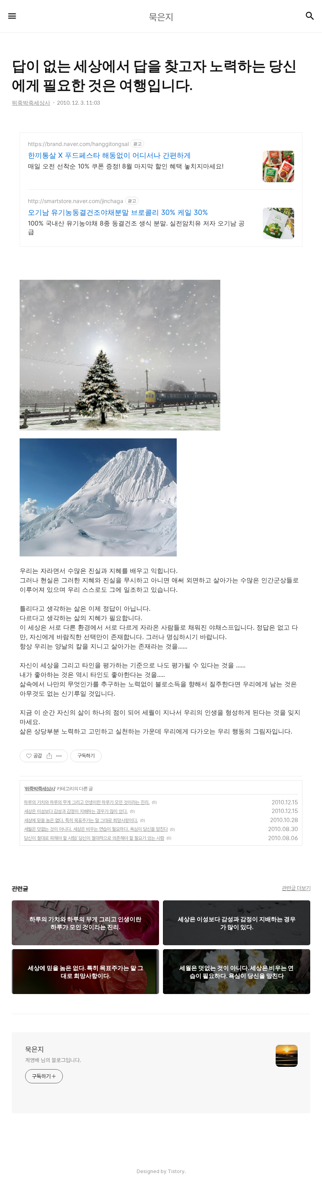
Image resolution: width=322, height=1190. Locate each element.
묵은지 (34, 1049)
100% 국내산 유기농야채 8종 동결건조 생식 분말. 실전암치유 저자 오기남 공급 (136, 227)
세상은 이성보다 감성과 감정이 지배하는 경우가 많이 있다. (76, 811)
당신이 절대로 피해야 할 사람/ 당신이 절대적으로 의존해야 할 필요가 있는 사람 (94, 838)
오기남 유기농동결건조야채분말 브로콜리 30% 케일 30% (118, 212)
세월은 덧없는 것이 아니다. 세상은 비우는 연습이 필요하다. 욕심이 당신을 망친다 (96, 829)
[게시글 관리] (59, 756)
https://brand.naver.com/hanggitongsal (78, 143)
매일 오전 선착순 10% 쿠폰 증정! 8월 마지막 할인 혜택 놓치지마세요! (125, 166)
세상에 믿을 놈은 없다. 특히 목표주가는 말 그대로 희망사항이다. (81, 820)
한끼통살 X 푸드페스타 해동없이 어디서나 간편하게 (109, 155)
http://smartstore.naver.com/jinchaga (75, 201)
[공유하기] (49, 756)
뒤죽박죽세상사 (40, 788)
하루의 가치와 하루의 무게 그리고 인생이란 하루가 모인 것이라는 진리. (87, 802)
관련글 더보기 (296, 888)
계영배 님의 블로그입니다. (53, 1060)
